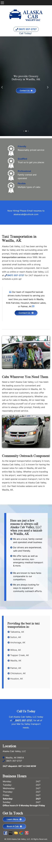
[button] (3, 86)
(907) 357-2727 (27, 29)
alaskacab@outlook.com (26, 214)
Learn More (12, 819)
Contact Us (24, 90)
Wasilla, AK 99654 (15, 757)
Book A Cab (13, 826)
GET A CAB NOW (27, 766)
